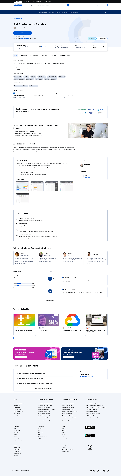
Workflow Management (19, 79)
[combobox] (50, 5)
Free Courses (16, 458)
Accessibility (64, 439)
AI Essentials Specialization (67, 401)
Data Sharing (54, 79)
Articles (63, 443)
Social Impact (16, 455)
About (15, 55)
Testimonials (45, 55)
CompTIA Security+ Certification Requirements (96, 407)
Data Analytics (17, 407)
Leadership (26, 76)
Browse (19, 9)
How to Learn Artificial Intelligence (93, 413)
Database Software (33, 86)
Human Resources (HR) (18, 411)
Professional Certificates (19, 441)
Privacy (63, 434)
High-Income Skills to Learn (91, 411)
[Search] (68, 5)
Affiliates (64, 447)
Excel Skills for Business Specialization (70, 411)
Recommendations (65, 55)
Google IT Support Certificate (44, 407)
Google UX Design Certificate (44, 411)
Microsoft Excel (17, 413)
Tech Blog (40, 439)
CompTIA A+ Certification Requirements (94, 405)
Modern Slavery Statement (67, 449)
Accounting (16, 401)
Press (63, 428)
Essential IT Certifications (91, 409)
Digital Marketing (17, 409)
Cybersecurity (17, 405)
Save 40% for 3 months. (72, 12)
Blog (39, 434)
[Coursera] (17, 5)
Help (63, 436)
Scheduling (33, 76)
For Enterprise (17, 447)
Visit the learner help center (86, 376)
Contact (63, 441)
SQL (14, 420)
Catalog (15, 436)
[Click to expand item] (22, 186)
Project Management (52, 76)
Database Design (17, 76)
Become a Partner (17, 453)
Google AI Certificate (42, 401)
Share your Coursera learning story (93, 420)
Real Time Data (62, 76)
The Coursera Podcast (42, 436)
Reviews (54, 55)
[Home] (14, 9)
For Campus (16, 451)
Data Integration (39, 79)
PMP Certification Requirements (92, 416)
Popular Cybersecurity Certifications (93, 418)
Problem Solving (29, 79)
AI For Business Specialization (68, 403)
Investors (64, 430)
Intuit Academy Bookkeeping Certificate (46, 420)
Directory (64, 445)
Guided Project (21, 45)
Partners (39, 430)
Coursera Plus (17, 439)
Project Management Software (20, 86)
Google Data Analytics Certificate (45, 405)
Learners (40, 428)
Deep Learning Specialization (68, 409)
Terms (63, 432)
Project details (34, 55)
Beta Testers (40, 432)
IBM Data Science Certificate (44, 418)
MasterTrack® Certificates (19, 443)
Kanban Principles (41, 76)
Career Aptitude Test (90, 401)
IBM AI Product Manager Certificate (45, 416)
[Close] (105, 12)
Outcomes (24, 55)
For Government (17, 449)
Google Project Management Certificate (46, 409)
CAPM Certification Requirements (93, 403)
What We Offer (17, 430)
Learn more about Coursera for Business (26, 115)
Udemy (15, 460)
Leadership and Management (35, 9)
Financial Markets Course (67, 413)
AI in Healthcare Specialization (68, 407)
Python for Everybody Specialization (69, 420)
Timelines (47, 79)
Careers (15, 434)
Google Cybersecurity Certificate (45, 403)
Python (15, 418)
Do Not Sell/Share (65, 451)
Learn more (33, 38)
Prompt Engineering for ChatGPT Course (70, 418)
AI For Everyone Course (67, 405)
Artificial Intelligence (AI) (19, 403)
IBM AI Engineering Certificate (44, 413)
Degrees (15, 445)
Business (25, 9)
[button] (32, 5)
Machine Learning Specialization (68, 416)
